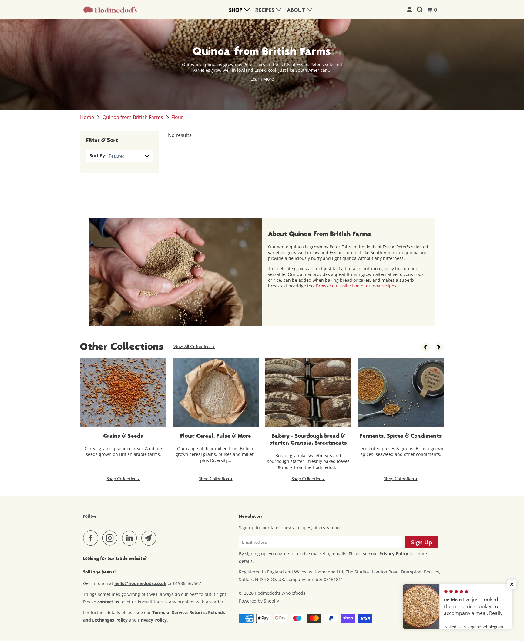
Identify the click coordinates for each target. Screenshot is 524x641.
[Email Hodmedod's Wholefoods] (150, 538)
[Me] (410, 10)
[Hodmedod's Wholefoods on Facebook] (92, 538)
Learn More (262, 79)
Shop (236, 10)
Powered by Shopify (259, 601)
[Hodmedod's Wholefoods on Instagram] (111, 538)
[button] (511, 584)
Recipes (266, 10)
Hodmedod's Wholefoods (280, 593)
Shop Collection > (123, 478)
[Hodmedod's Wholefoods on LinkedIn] (131, 538)
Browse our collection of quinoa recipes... (358, 286)
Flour (177, 117)
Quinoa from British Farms (133, 117)
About (297, 10)
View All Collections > (194, 346)
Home (87, 117)
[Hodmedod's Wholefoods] (110, 10)
